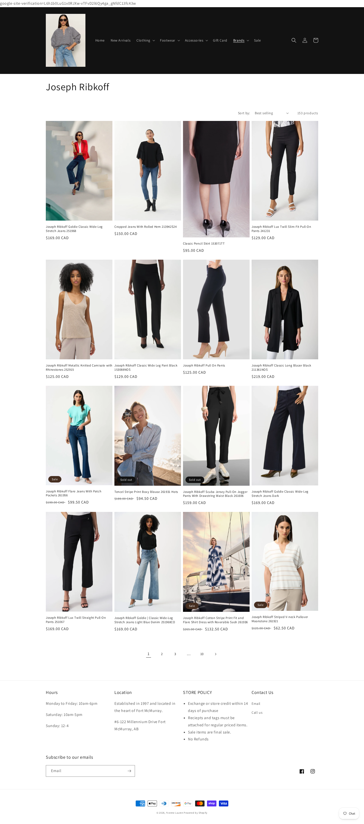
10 (202, 654)
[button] (145, 40)
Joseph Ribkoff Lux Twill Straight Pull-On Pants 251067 (76, 620)
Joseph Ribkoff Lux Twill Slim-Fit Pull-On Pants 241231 (281, 229)
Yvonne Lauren (174, 812)
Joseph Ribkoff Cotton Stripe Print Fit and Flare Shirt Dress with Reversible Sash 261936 (215, 620)
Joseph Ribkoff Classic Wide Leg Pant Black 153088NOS (145, 368)
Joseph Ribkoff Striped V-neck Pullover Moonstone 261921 (280, 619)
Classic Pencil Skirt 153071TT (204, 244)
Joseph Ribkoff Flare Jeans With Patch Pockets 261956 (73, 493)
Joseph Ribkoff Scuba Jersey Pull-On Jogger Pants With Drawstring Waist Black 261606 (215, 494)
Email (256, 703)
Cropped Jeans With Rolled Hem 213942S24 (145, 227)
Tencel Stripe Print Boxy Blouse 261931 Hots (146, 492)
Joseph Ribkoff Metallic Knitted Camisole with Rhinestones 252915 (79, 368)
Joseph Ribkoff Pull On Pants (204, 365)
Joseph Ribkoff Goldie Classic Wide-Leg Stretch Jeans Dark (280, 494)
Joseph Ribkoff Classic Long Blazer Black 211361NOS (281, 368)
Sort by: (244, 113)
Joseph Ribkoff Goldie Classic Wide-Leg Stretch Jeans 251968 (74, 229)
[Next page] (215, 654)
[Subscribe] (129, 771)
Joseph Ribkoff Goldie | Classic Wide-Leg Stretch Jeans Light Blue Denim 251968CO (144, 620)
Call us (257, 712)
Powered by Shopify (196, 812)
